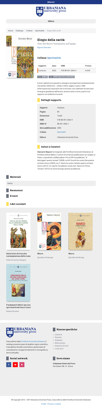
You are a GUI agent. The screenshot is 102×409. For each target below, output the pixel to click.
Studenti (59, 340)
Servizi (52, 2)
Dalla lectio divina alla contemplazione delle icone (18, 254)
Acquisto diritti (62, 346)
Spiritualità (39, 31)
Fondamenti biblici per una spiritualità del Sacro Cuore (18, 306)
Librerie (58, 334)
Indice (10, 183)
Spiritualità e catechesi (63, 77)
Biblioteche (60, 343)
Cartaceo (42, 71)
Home (10, 31)
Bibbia (44, 77)
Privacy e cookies (54, 404)
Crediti (43, 404)
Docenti (58, 337)
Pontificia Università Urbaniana (33, 341)
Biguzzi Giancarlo (44, 47)
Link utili (59, 348)
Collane (29, 31)
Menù (52, 21)
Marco (40, 253)
